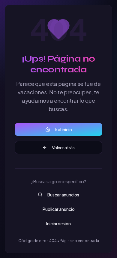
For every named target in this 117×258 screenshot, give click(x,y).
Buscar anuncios (63, 194)
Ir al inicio (63, 129)
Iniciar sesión (58, 223)
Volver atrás (63, 147)
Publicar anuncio (59, 209)
